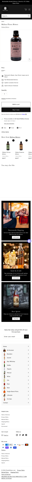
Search (3, 424)
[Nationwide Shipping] (16, 215)
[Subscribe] (26, 336)
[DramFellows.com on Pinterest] (26, 435)
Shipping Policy (5, 421)
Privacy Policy (4, 417)
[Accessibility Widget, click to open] (29, 241)
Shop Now (16, 318)
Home (2, 21)
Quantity (3, 90)
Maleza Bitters (5, 27)
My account (4, 426)
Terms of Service (5, 414)
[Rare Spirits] (16, 296)
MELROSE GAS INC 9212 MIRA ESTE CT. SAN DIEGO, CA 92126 (14, 477)
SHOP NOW (16, 237)
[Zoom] (29, 59)
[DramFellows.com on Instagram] (17, 435)
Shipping (3, 98)
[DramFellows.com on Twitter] (23, 435)
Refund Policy (4, 419)
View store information (9, 123)
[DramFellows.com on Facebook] (20, 435)
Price (2, 67)
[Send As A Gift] (16, 256)
